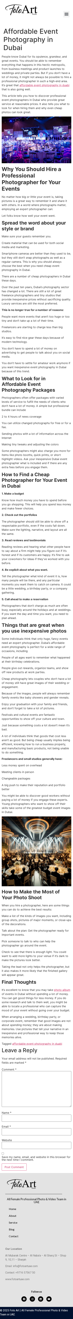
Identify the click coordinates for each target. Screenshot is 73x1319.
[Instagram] (32, 1299)
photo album (62, 990)
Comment (9, 1069)
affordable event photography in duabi (44, 85)
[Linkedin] (40, 1299)
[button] (66, 14)
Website (7, 1140)
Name (6, 1112)
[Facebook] (24, 1299)
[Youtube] (49, 1299)
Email (6, 1126)
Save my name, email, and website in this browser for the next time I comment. (36, 1158)
